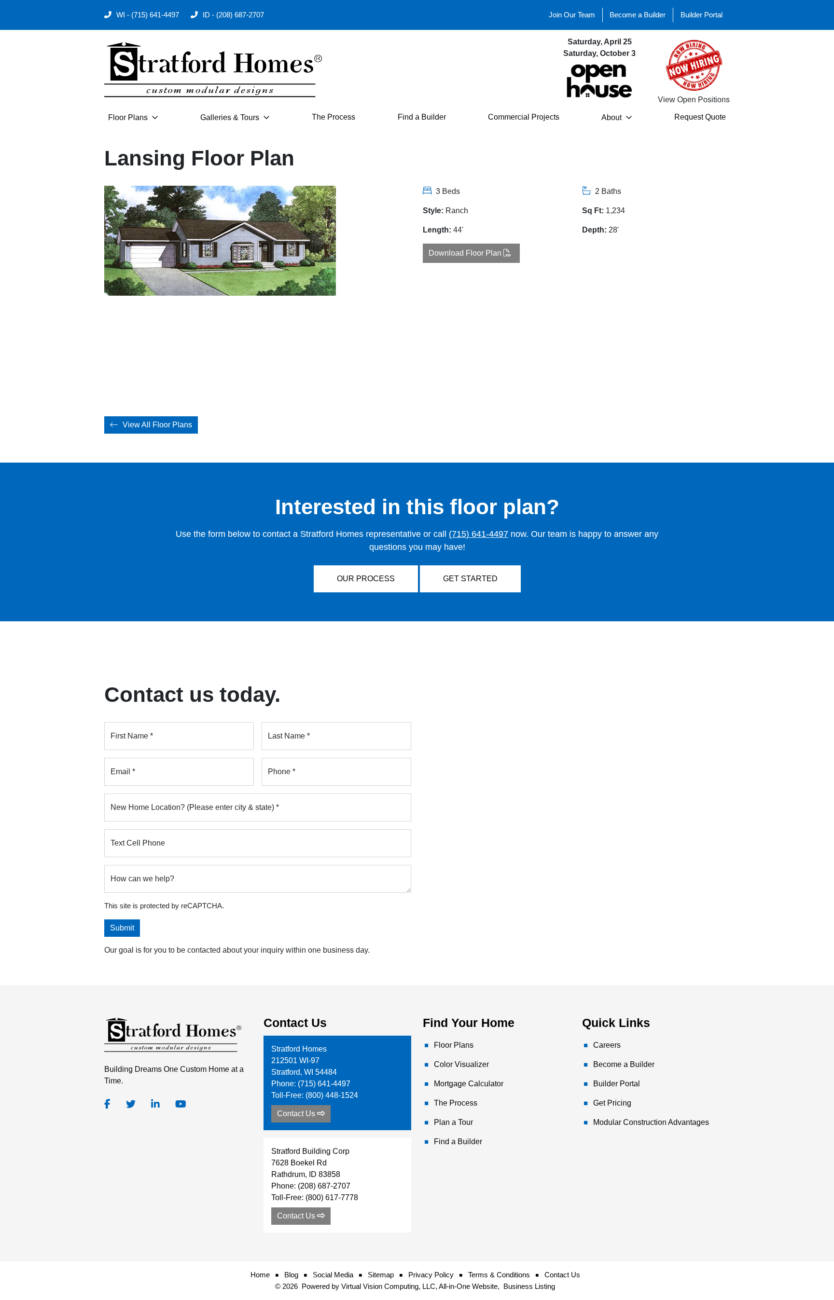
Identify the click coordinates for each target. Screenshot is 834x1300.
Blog (291, 1275)
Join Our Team (572, 15)
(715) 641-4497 (478, 534)
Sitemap (381, 1275)
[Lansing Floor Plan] (138, 345)
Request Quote (700, 117)
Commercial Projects (523, 117)
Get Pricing (612, 1103)
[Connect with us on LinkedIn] (155, 1104)
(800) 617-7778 (332, 1197)
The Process (333, 117)
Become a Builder (638, 15)
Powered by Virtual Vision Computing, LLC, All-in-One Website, (401, 1286)
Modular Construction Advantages (651, 1122)
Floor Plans (453, 1045)
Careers (607, 1045)
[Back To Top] (804, 1255)
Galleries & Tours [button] (230, 117)
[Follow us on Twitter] (130, 1104)
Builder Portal (702, 15)
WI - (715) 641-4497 (146, 15)
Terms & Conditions (499, 1275)
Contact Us (562, 1275)
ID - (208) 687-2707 (232, 15)
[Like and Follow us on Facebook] (107, 1104)
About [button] (612, 117)
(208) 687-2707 (324, 1186)
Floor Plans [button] (129, 117)
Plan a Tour (453, 1122)
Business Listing (529, 1286)
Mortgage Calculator (468, 1084)
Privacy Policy (431, 1275)
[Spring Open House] (599, 80)
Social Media (333, 1275)
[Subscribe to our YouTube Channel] (180, 1104)
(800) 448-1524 (332, 1095)
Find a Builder (422, 117)
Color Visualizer (461, 1064)
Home (260, 1275)
